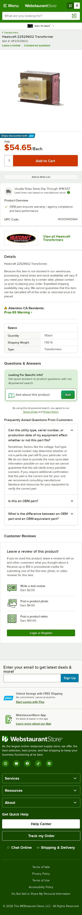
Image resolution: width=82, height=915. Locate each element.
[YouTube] (16, 763)
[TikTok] (38, 763)
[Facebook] (27, 763)
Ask (68, 395)
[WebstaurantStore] (41, 739)
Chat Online (21, 847)
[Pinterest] (49, 763)
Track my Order (41, 836)
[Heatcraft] (21, 238)
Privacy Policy (50, 411)
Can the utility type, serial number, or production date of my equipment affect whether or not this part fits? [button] (37, 435)
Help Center (41, 824)
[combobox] (41, 16)
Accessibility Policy (41, 887)
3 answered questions (37, 45)
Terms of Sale (41, 867)
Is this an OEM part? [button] (23, 501)
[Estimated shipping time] (68, 192)
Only (7, 141)
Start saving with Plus (30, 702)
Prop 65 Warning (17, 312)
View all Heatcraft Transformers (56, 238)
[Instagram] (5, 763)
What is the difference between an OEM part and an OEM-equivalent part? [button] (38, 516)
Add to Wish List (41, 177)
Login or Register (41, 633)
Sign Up (70, 678)
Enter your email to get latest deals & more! (37, 669)
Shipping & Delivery (58, 847)
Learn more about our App (33, 723)
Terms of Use (30, 411)
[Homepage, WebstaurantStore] (41, 5)
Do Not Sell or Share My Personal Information (41, 893)
